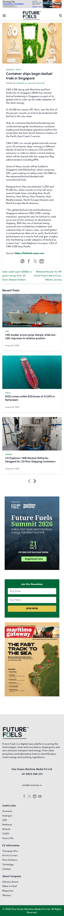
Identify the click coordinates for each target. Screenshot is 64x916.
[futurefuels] (32, 15)
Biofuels (10, 70)
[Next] (34, 482)
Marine (8, 454)
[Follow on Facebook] (24, 796)
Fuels (18, 70)
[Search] (60, 15)
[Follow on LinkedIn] (34, 796)
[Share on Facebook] (29, 261)
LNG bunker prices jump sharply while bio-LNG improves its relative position (30, 336)
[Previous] (29, 482)
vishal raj (40, 83)
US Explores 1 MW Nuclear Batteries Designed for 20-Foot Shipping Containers (30, 459)
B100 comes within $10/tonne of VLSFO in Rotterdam (30, 398)
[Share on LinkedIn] (41, 261)
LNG (7, 331)
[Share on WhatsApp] (22, 261)
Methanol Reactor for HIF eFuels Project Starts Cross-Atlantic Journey (48, 276)
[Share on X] (35, 261)
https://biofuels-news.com (29, 253)
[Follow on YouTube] (39, 796)
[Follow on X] (29, 796)
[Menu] (4, 15)
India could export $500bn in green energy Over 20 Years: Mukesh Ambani (17, 276)
